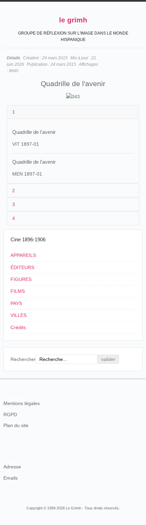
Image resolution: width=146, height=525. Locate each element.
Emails (10, 478)
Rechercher (23, 359)
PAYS (16, 303)
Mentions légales (21, 403)
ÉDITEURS (22, 267)
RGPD (10, 414)
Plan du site (16, 425)
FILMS (18, 291)
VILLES (18, 315)
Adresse (12, 466)
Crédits (18, 327)
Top (138, 378)
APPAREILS (23, 255)
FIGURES (21, 279)
